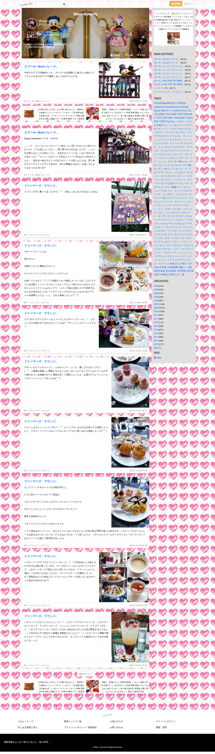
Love (130, 55)
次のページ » (85, 673)
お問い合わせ (116, 727)
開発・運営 (161, 727)
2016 (156, 322)
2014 (156, 329)
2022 (156, 300)
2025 (156, 289)
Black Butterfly (86, 13)
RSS (158, 357)
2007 (156, 347)
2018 (156, 314)
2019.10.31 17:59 (138, 101)
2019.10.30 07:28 (138, 470)
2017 (156, 318)
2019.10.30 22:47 (138, 234)
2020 (156, 307)
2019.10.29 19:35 (138, 665)
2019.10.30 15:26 (138, 350)
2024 (156, 293)
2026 (156, 285)
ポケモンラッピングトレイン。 (169, 66)
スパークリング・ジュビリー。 (169, 91)
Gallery (116, 55)
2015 (156, 325)
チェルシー (45, 21)
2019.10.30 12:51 (138, 410)
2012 (156, 336)
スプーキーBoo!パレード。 (41, 66)
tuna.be (107, 715)
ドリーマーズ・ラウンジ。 (41, 185)
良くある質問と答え (28, 727)
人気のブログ (116, 721)
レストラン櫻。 (161, 87)
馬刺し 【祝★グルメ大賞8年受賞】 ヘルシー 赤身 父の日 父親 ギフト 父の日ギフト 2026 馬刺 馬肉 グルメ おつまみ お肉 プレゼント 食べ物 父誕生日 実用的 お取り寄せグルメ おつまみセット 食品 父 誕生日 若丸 (125, 114)
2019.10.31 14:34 (138, 174)
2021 (156, 304)
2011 (156, 340)
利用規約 (92, 727)
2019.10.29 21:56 (138, 605)
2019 (156, 311)
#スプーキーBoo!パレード (36, 101)
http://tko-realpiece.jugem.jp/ (42, 46)
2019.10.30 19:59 (138, 302)
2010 (156, 344)
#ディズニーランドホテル (36, 234)
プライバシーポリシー (75, 727)
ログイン (188, 3)
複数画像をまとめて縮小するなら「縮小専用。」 (28, 741)
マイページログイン (166, 721)
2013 (156, 333)
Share (142, 54)
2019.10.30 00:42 (138, 545)
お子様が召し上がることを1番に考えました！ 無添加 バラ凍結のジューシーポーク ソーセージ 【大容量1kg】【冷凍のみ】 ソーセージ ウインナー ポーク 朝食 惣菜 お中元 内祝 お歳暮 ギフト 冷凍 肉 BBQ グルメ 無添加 (61, 114)
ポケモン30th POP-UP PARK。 (169, 80)
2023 (156, 296)
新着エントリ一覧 (73, 721)
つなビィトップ (25, 721)
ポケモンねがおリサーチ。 (167, 58)
